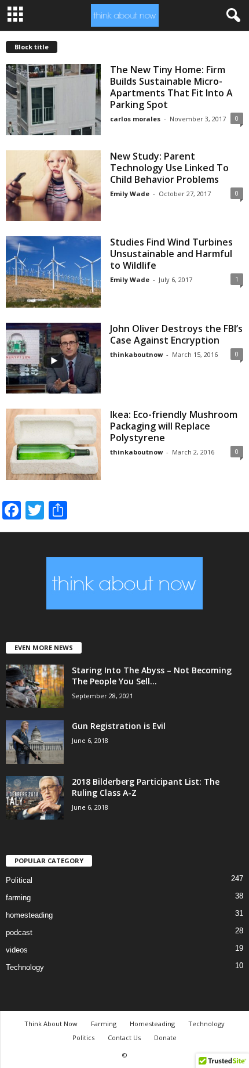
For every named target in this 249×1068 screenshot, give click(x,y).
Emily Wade (129, 193)
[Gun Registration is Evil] (35, 742)
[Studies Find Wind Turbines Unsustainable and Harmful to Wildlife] (53, 272)
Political (19, 880)
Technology (25, 967)
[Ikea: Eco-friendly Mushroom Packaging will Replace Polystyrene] (53, 444)
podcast (19, 932)
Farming (103, 1023)
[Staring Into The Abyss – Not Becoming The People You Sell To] (35, 686)
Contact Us (124, 1037)
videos (17, 950)
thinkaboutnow (136, 354)
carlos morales (135, 118)
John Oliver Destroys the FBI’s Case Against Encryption (176, 334)
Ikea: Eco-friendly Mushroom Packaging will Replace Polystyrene (173, 426)
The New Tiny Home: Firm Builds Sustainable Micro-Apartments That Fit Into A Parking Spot (171, 87)
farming (18, 897)
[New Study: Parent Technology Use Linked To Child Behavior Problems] (53, 186)
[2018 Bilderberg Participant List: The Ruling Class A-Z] (35, 798)
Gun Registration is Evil (119, 725)
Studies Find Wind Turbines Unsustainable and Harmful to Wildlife (171, 254)
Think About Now (51, 1023)
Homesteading (152, 1023)
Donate (165, 1037)
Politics (83, 1037)
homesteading (29, 915)
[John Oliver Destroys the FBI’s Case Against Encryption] (53, 358)
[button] (231, 15)
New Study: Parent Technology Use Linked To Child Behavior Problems (169, 168)
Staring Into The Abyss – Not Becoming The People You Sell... (152, 676)
